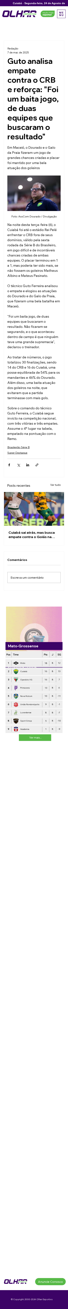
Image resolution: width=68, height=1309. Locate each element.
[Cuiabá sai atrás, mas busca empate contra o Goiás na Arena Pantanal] (34, 509)
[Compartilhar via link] (37, 465)
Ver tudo (55, 485)
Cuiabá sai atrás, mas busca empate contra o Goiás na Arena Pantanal (31, 534)
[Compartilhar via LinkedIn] (27, 465)
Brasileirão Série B (18, 447)
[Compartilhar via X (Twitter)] (18, 465)
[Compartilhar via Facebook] (9, 465)
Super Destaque (17, 452)
